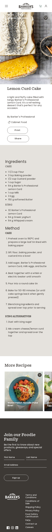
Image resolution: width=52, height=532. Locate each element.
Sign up (16, 478)
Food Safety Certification (31, 515)
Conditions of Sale (32, 502)
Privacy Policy (32, 510)
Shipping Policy (33, 507)
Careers (29, 527)
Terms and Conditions (31, 496)
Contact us (31, 524)
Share (18, 138)
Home (10, 14)
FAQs (28, 520)
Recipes (22, 14)
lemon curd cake (17, 18)
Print (18, 130)
